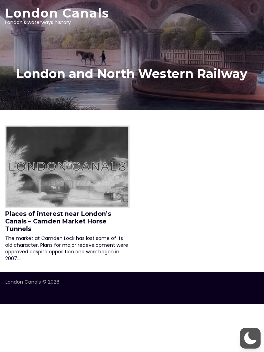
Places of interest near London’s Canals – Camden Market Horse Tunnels (58, 221)
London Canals (57, 13)
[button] (250, 338)
